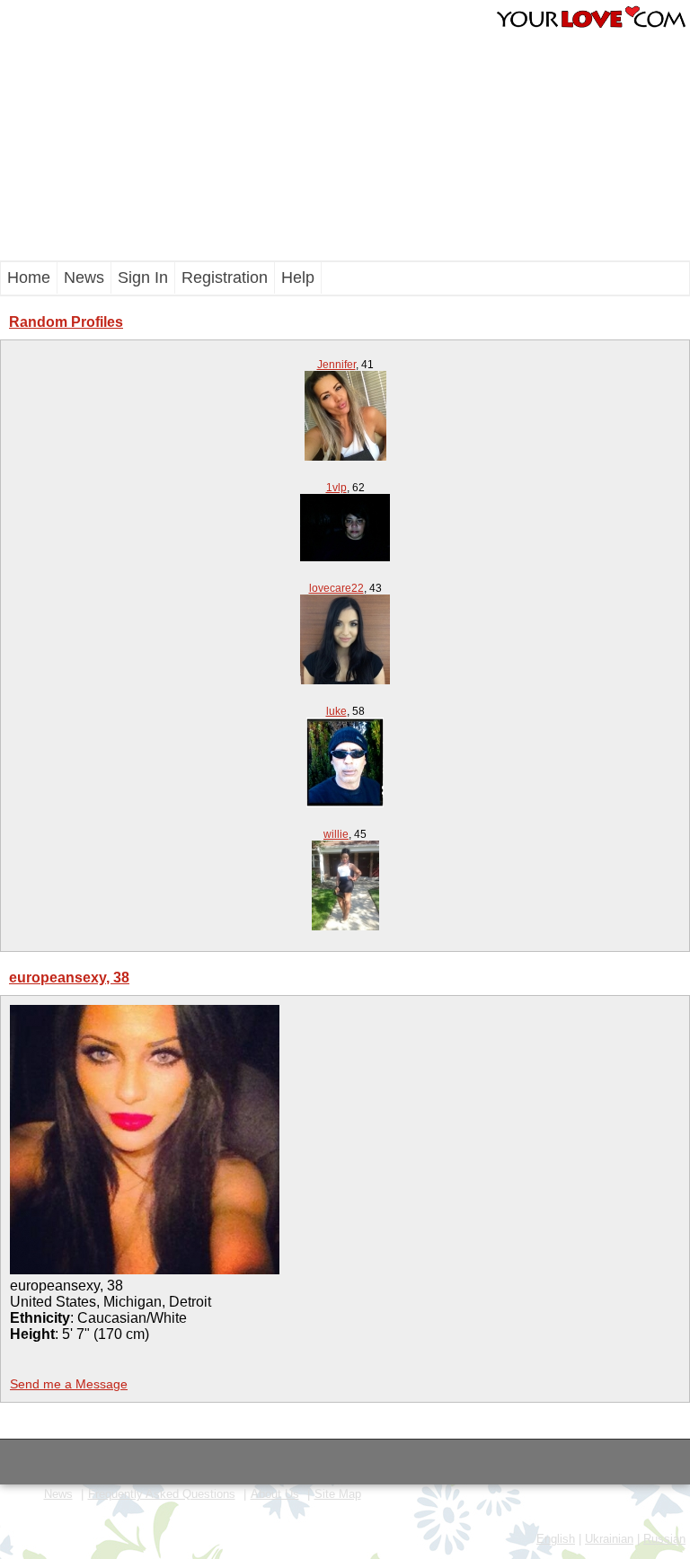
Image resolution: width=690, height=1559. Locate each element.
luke (336, 711)
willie (336, 834)
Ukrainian (609, 1539)
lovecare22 (336, 588)
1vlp (336, 487)
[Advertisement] (184, 130)
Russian (664, 1539)
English (555, 1539)
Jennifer (336, 364)
